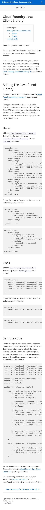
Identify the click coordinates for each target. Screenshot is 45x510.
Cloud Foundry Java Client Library (16, 71)
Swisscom (33, 499)
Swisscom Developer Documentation (17, 2)
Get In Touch (7, 503)
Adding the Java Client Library (19, 31)
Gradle (14, 36)
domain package (18, 479)
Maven (14, 33)
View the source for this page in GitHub (21, 489)
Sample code (13, 39)
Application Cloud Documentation (14, 499)
